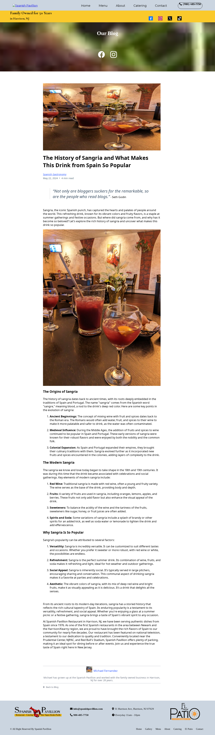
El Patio (189, 729)
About (120, 6)
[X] (170, 18)
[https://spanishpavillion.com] (25, 5)
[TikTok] (179, 18)
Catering (140, 6)
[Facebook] (151, 18)
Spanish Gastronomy (54, 174)
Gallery (148, 729)
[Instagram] (160, 18)
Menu (103, 6)
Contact (161, 6)
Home (85, 6)
